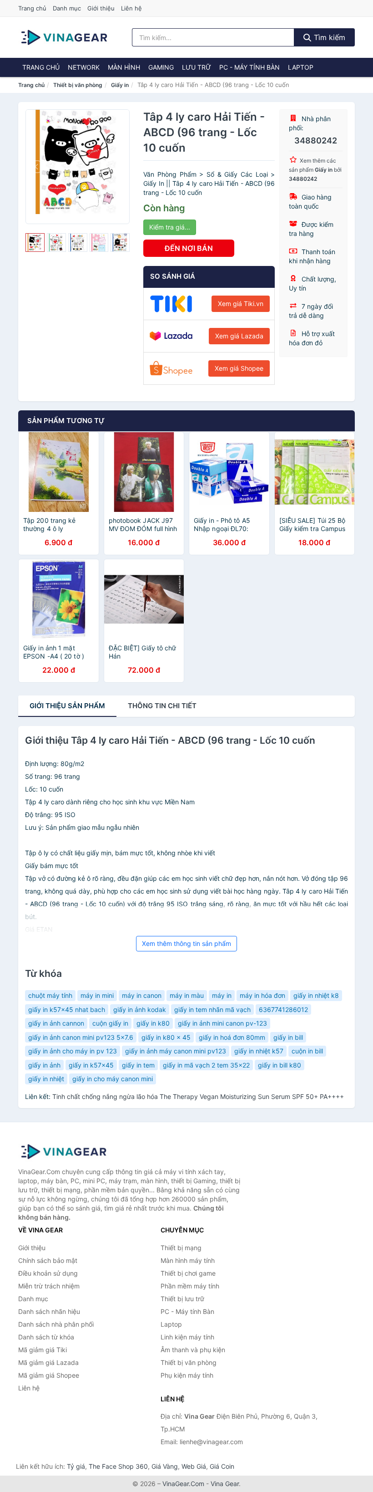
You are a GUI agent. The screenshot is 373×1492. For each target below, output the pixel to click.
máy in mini (97, 995)
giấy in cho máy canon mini (112, 1079)
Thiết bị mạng (181, 1248)
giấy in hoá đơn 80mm (232, 1037)
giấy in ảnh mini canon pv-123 (222, 1023)
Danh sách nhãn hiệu (49, 1311)
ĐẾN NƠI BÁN (189, 248)
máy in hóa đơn (262, 995)
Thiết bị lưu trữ (182, 1299)
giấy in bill (288, 1037)
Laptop (300, 67)
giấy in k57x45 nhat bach (66, 1009)
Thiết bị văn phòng (77, 85)
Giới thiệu (101, 8)
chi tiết (162, 705)
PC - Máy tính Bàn (249, 67)
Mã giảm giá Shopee (48, 1375)
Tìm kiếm (328, 37)
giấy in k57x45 (91, 1065)
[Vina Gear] (63, 1151)
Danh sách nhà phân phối (56, 1324)
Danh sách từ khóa (46, 1337)
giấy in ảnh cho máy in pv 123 (72, 1051)
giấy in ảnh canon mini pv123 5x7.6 (80, 1037)
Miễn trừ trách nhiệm (49, 1286)
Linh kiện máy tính (187, 1337)
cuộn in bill (307, 1051)
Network (84, 67)
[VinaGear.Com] (64, 37)
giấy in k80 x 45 (166, 1037)
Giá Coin (222, 1466)
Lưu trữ (196, 67)
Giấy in (120, 85)
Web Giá (193, 1466)
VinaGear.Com (183, 1483)
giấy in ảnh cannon (56, 1023)
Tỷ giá (76, 1466)
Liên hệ (131, 8)
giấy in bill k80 (279, 1065)
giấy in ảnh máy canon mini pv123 (175, 1051)
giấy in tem (138, 1065)
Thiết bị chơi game (188, 1273)
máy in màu (187, 995)
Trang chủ (32, 8)
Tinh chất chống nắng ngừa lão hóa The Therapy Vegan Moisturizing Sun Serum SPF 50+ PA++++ (198, 1096)
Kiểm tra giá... (169, 227)
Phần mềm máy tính (190, 1286)
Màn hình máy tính (188, 1260)
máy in (222, 995)
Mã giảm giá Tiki (42, 1350)
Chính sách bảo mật (47, 1260)
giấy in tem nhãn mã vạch (212, 1009)
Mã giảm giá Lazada (48, 1362)
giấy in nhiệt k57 (258, 1051)
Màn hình (124, 67)
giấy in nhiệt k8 (316, 995)
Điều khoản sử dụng (48, 1273)
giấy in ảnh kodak (139, 1009)
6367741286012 (283, 1009)
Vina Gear (225, 1483)
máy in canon (141, 995)
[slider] (35, 242)
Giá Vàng (164, 1466)
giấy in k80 (153, 1023)
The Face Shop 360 (118, 1466)
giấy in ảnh (44, 1065)
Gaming (161, 67)
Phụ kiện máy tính (187, 1375)
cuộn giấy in (110, 1023)
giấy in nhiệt (46, 1079)
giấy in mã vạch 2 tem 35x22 (206, 1065)
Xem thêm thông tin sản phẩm (186, 943)
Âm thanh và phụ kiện (193, 1350)
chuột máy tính (50, 995)
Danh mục (67, 8)
